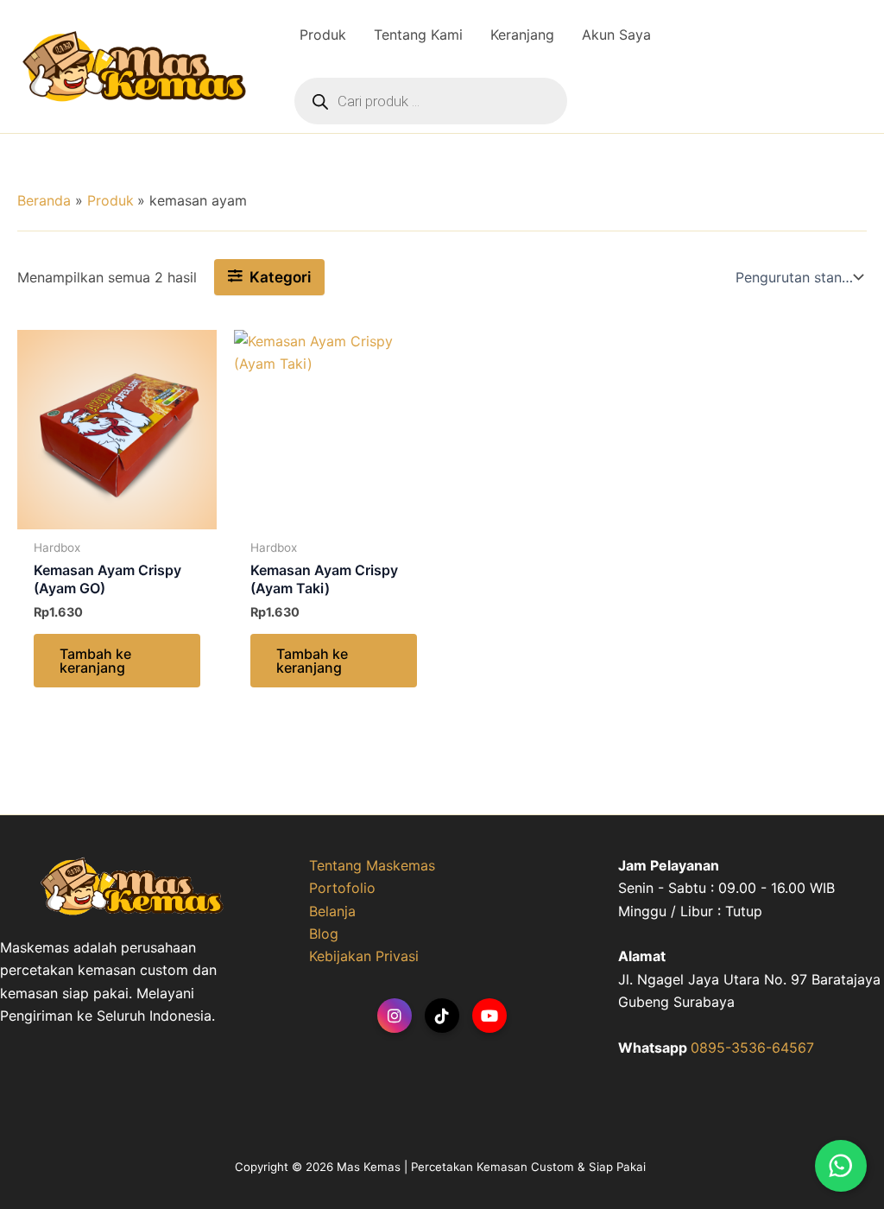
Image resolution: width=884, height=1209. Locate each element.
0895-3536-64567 (752, 1047)
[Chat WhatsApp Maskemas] (841, 1166)
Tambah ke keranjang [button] (95, 660)
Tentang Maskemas (372, 865)
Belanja (332, 911)
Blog (323, 933)
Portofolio (342, 887)
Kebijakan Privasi (364, 956)
